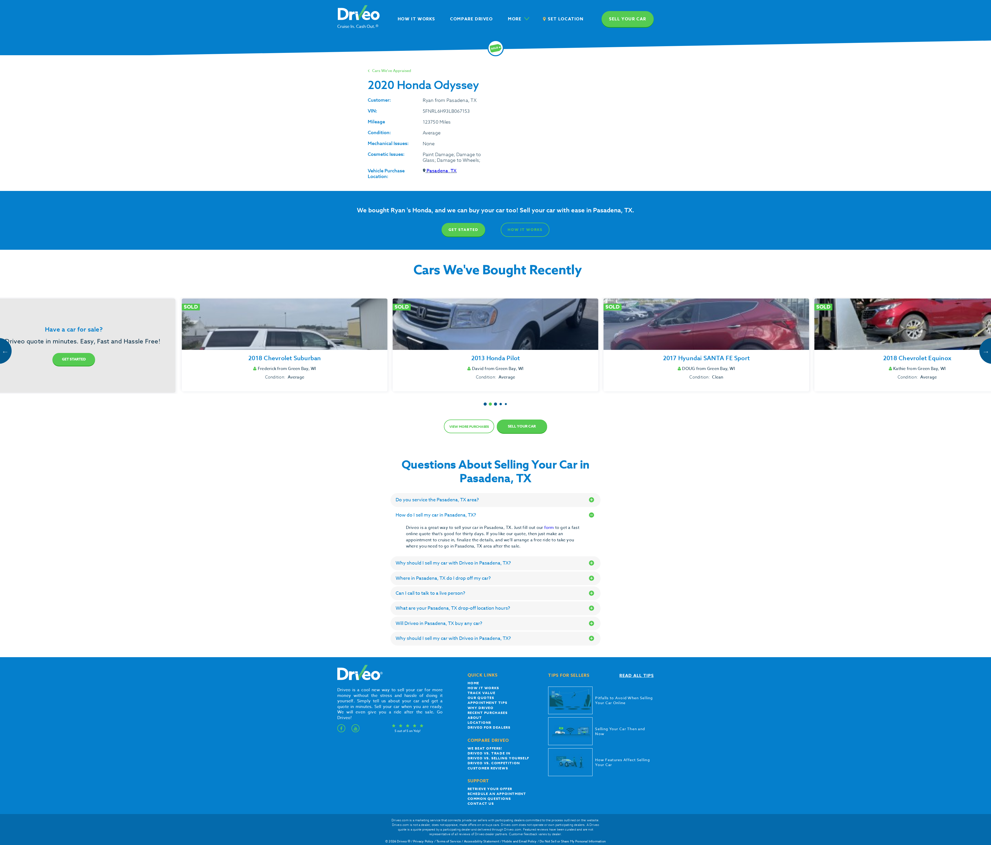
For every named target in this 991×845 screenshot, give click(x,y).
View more (469, 426)
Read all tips (636, 676)
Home (473, 683)
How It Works (525, 229)
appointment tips (487, 702)
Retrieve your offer (490, 788)
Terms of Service (448, 841)
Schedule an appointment (497, 793)
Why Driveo (481, 707)
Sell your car (627, 19)
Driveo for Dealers (489, 727)
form (549, 528)
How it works (483, 688)
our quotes (481, 697)
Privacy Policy (423, 841)
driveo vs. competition (494, 763)
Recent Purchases (488, 712)
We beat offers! (485, 748)
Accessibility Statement (481, 841)
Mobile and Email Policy (519, 841)
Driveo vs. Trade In (489, 753)
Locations (479, 722)
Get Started (463, 229)
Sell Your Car (522, 426)
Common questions (489, 798)
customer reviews (488, 768)
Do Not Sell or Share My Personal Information (573, 841)
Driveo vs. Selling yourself (498, 758)
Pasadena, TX (441, 170)
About (475, 717)
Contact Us (481, 803)
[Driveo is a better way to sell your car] (358, 679)
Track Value (482, 692)
